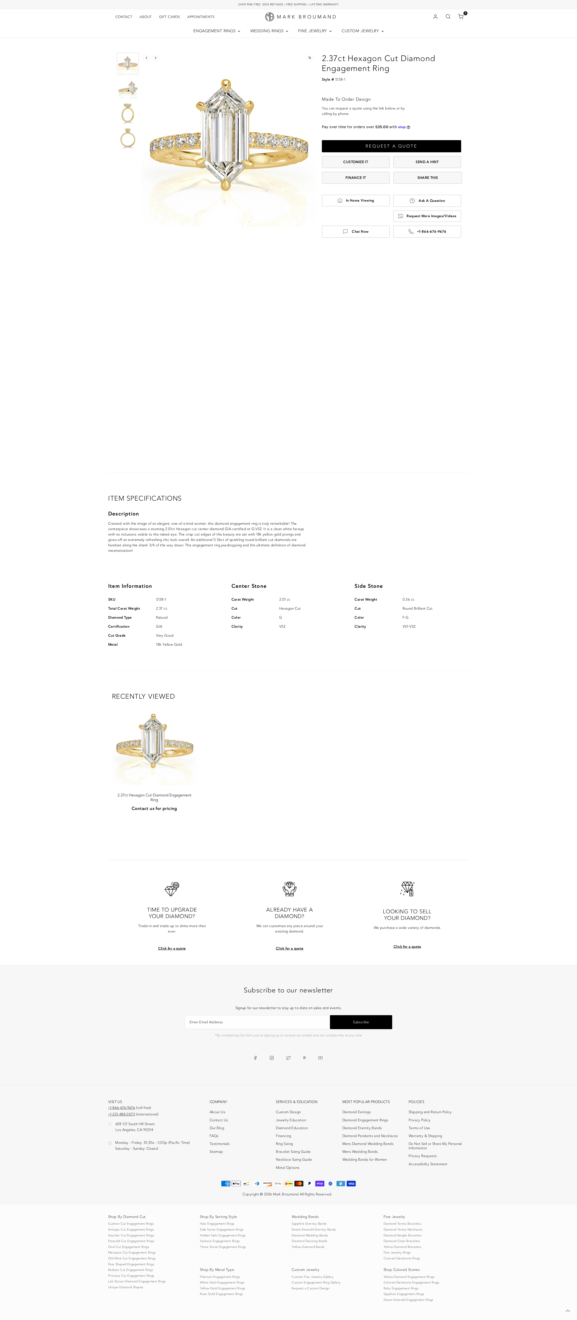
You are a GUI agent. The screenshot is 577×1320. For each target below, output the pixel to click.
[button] (128, 63)
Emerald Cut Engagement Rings (131, 1241)
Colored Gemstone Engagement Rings (411, 1282)
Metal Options (287, 1168)
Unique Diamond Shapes (125, 1287)
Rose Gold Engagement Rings (221, 1294)
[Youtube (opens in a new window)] (320, 1057)
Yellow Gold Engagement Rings (222, 1288)
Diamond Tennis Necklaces (403, 1229)
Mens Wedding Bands (360, 1152)
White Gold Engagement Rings (222, 1282)
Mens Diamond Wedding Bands (368, 1144)
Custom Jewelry (361, 31)
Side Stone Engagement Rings (221, 1229)
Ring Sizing (284, 1144)
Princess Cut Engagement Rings (131, 1276)
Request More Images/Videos (431, 216)
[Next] (155, 58)
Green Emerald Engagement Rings (408, 1300)
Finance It (356, 178)
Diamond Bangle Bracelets (403, 1235)
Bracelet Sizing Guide (293, 1152)
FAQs (214, 1136)
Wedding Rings (267, 31)
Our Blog (217, 1128)
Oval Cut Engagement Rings (128, 1247)
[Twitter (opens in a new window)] (288, 1057)
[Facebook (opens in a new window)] (255, 1057)
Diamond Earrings (356, 1112)
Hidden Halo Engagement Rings (222, 1235)
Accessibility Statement (428, 1165)
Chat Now (360, 232)
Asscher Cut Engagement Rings (131, 1235)
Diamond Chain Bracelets (402, 1241)
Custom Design (288, 1112)
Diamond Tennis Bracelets (402, 1224)
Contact (123, 17)
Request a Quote (391, 146)
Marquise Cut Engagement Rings (132, 1252)
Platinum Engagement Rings (220, 1277)
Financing (283, 1136)
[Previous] (146, 58)
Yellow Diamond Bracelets (402, 1247)
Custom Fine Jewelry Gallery (313, 1277)
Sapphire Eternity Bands (309, 1224)
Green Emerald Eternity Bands (314, 1229)
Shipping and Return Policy (430, 1112)
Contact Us (219, 1120)
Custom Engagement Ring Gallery (316, 1282)
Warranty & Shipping (425, 1136)
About (146, 17)
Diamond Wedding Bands (310, 1235)
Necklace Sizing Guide (294, 1160)
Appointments (201, 17)
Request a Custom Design (310, 1288)
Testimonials (220, 1144)
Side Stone (369, 586)
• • (288, 4)
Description (123, 514)
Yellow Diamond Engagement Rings (409, 1277)
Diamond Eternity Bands (362, 1128)
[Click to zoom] (310, 58)
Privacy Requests (423, 1156)
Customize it (355, 162)
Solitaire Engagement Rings (220, 1241)
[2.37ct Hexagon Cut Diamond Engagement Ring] (154, 743)
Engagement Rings (215, 31)
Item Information (130, 586)
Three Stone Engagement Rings (223, 1247)
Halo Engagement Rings (217, 1224)
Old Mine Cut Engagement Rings (132, 1258)
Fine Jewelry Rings (397, 1252)
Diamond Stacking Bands (309, 1241)
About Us (217, 1112)
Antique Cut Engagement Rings (131, 1229)
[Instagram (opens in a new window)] (272, 1057)
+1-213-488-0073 (121, 1114)
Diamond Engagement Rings (365, 1120)
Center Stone (249, 586)
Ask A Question (432, 201)
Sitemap (216, 1152)
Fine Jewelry (313, 31)
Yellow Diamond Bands (308, 1247)
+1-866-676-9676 (431, 232)
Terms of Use (419, 1128)
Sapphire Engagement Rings (404, 1294)
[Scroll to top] (567, 1310)
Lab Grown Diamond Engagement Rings (137, 1281)
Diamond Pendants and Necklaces (370, 1136)
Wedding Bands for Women (364, 1160)
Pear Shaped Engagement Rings (131, 1264)
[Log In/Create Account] (435, 17)
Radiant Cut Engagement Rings (130, 1270)
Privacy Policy (420, 1120)
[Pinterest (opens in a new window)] (304, 1057)
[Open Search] (448, 17)
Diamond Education (292, 1128)
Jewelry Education (291, 1120)
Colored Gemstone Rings (402, 1258)
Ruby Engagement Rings (401, 1288)
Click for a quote (172, 948)
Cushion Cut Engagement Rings (131, 1224)
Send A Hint (427, 162)
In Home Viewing (360, 200)
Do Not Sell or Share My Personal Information (435, 1146)
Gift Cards (169, 17)
